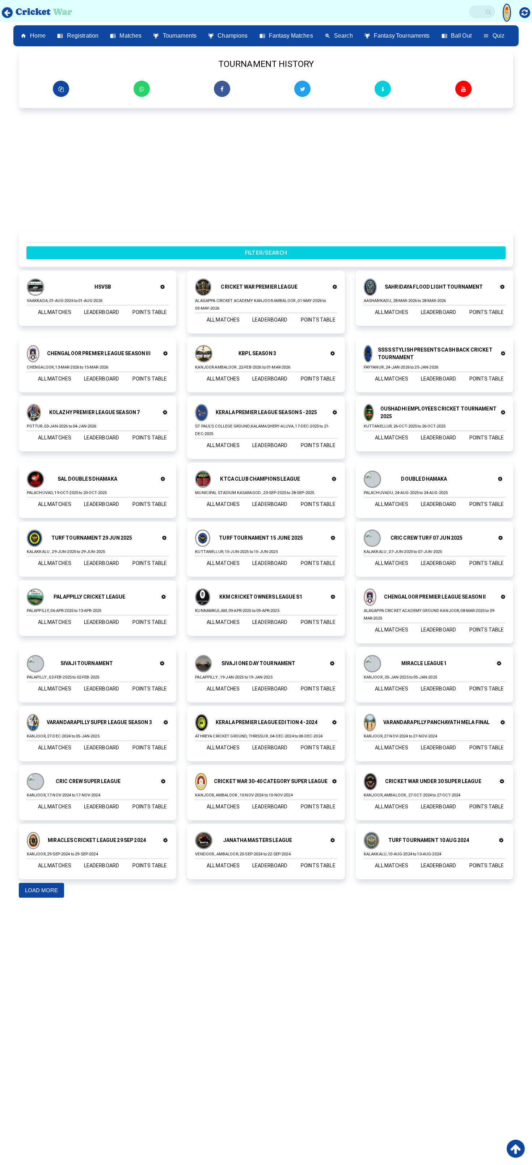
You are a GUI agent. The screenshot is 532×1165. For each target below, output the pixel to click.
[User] (507, 10)
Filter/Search (266, 253)
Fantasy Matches (291, 36)
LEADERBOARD (101, 312)
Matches (130, 36)
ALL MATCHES (54, 312)
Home (38, 36)
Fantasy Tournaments (402, 36)
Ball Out (461, 36)
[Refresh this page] (524, 12)
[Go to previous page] (7, 12)
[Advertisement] (236, 173)
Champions (233, 36)
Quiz (499, 36)
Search (343, 36)
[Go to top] (516, 1149)
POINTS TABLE (149, 312)
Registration (83, 36)
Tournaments (180, 36)
